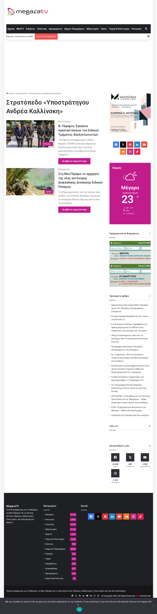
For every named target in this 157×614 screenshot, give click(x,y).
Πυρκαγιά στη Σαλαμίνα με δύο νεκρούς (130, 415)
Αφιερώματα (55, 29)
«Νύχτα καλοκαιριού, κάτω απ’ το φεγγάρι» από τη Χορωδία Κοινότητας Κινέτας (129, 338)
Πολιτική (42, 29)
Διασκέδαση (51, 568)
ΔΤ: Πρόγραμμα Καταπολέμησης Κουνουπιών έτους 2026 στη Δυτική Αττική (128, 388)
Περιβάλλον (51, 563)
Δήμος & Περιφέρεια (55, 549)
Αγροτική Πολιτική (54, 578)
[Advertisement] (78, 65)
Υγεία (104, 29)
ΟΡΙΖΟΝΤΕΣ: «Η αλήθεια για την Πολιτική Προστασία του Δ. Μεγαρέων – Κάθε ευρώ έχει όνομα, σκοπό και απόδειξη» (130, 399)
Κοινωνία (136, 29)
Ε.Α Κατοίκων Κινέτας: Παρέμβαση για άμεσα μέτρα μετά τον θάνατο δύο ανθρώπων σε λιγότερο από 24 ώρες (129, 327)
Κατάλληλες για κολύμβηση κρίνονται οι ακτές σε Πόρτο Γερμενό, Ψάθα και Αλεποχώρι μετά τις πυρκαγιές (130, 368)
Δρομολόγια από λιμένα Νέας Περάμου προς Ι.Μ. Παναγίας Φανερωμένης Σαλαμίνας (129, 308)
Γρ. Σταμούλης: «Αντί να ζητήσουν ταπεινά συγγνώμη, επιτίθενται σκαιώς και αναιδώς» (130, 357)
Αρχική (10, 29)
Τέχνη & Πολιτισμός (119, 29)
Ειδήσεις (30, 29)
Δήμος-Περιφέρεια (74, 29)
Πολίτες (49, 544)
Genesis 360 (145, 596)
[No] (153, 605)
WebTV (20, 29)
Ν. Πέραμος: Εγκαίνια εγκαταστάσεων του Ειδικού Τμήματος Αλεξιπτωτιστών (78, 130)
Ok (79, 609)
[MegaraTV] (28, 12)
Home (11, 93)
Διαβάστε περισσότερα (74, 161)
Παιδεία (49, 554)
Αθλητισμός (92, 29)
